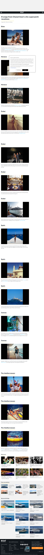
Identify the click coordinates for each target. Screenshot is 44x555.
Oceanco (31, 510)
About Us (2, 546)
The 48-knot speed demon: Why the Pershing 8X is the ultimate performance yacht (11, 493)
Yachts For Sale (11, 545)
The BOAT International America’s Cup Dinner (36, 477)
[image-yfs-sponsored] (3, 507)
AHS (31, 508)
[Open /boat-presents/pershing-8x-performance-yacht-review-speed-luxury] (4, 492)
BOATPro (15, 545)
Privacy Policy (3, 552)
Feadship (20, 133)
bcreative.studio (16, 549)
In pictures (17, 476)
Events (15, 544)
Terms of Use (3, 550)
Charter (10, 546)
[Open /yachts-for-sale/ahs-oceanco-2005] (36, 504)
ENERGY (31, 521)
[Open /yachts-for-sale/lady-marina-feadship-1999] (22, 517)
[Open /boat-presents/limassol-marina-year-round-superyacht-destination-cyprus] (33, 486)
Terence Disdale (5, 281)
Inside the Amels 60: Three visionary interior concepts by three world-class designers (25, 486)
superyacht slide (22, 220)
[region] (22, 63)
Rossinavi (31, 535)
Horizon (17, 510)
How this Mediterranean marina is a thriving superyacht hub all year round (40, 486)
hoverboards (19, 449)
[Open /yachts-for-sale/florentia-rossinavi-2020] (36, 530)
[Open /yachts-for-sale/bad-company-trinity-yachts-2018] (7, 517)
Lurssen (17, 535)
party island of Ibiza (8, 49)
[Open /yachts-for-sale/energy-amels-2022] (36, 517)
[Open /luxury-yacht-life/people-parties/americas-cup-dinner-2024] (36, 472)
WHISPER (18, 534)
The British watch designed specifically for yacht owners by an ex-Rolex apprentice (26, 493)
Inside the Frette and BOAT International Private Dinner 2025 (36, 465)
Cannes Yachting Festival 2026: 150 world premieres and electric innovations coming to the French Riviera (40, 493)
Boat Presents (11, 550)
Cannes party (11, 334)
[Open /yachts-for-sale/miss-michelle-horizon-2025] (22, 504)
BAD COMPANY (4, 521)
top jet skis (11, 449)
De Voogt (24, 279)
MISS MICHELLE (19, 508)
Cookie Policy (3, 551)
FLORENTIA (32, 534)
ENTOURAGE (4, 508)
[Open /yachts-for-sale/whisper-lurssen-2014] (22, 530)
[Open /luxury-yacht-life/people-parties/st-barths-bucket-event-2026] (22, 460)
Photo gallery (4, 464)
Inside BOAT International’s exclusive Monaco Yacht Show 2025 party (7, 477)
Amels (2, 510)
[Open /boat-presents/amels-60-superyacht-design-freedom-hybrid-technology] (18, 486)
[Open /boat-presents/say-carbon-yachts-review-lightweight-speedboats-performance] (4, 486)
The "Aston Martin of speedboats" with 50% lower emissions (11, 486)
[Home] (22, 12)
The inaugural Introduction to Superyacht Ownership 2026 (6, 465)
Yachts (10, 544)
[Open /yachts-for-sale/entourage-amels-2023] (7, 504)
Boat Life (10, 549)
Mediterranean (3, 362)
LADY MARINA (18, 521)
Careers (2, 549)
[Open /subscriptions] (26, 549)
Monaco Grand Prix (18, 105)
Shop (14, 546)
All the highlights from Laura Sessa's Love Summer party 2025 (21, 477)
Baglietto (22, 334)
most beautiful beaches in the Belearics (20, 50)
